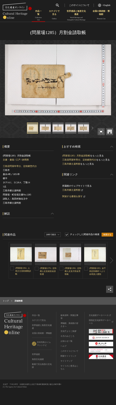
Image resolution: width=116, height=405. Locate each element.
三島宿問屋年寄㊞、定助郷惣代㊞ (20, 166)
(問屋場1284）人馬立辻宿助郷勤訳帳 (23, 271)
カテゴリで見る (54, 14)
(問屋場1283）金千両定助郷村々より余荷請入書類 (97, 271)
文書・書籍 (8, 160)
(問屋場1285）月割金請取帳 (76, 155)
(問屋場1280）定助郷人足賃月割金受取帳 (73, 271)
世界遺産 (36, 354)
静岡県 (25, 160)
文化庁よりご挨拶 (68, 331)
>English (106, 5)
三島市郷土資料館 (71, 164)
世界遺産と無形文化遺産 (76, 15)
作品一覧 (38, 15)
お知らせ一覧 (66, 341)
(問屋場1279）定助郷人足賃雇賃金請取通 (48, 271)
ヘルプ (63, 346)
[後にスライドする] (109, 82)
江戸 (18, 160)
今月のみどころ (67, 336)
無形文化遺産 (38, 359)
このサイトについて (79, 5)
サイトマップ (66, 361)
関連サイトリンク (68, 356)
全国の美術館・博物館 (101, 14)
